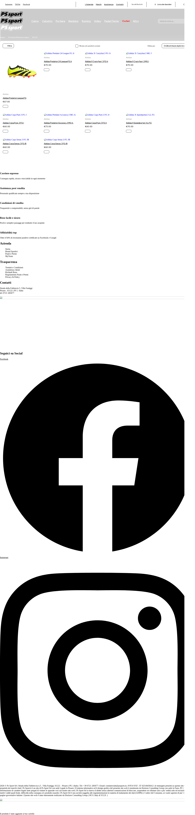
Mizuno (15, 157)
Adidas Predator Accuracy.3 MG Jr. (59, 123)
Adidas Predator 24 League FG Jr (58, 61)
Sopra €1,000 (16, 110)
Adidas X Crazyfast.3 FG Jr (96, 61)
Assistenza (108, 4)
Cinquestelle (16, 137)
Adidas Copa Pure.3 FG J (13, 123)
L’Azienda (89, 4)
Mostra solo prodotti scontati (89, 46)
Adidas (6, 94)
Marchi (98, 4)
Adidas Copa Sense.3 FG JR (14, 143)
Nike (13, 161)
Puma (14, 165)
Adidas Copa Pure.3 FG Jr (96, 123)
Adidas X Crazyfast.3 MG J (137, 61)
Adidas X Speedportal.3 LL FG (139, 123)
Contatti (120, 4)
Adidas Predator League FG (14, 98)
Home (2, 37)
